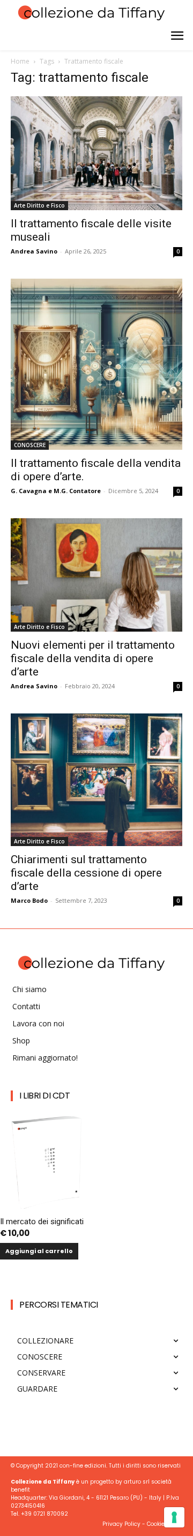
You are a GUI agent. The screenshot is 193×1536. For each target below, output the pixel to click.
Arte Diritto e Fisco (39, 205)
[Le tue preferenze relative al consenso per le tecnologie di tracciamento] (174, 1517)
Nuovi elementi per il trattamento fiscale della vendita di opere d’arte (93, 658)
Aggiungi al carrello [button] (39, 1251)
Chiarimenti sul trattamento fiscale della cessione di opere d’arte (86, 873)
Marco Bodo (29, 900)
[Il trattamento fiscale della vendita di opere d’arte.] (96, 364)
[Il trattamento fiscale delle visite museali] (96, 153)
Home (20, 61)
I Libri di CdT (44, 1095)
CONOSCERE (30, 445)
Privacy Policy (121, 1524)
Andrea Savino (34, 251)
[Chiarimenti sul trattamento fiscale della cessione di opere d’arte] (96, 780)
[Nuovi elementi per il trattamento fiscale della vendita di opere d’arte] (96, 575)
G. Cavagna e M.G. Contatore (56, 491)
